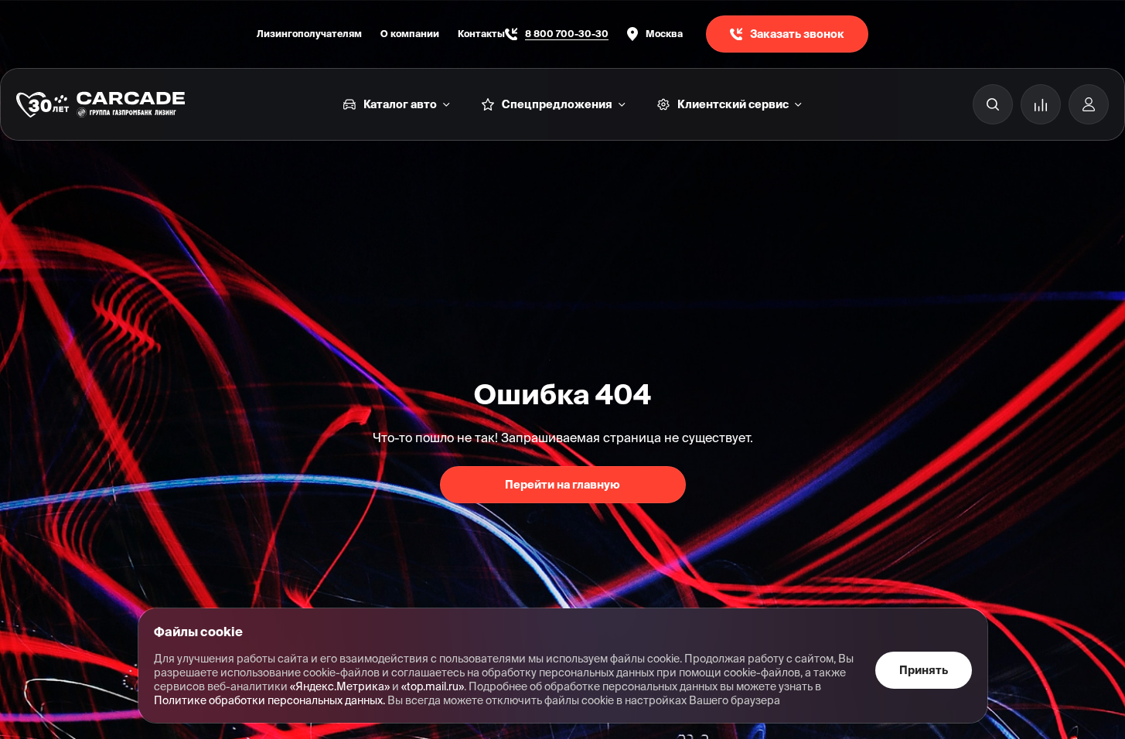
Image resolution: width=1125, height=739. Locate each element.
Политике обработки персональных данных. (269, 700)
